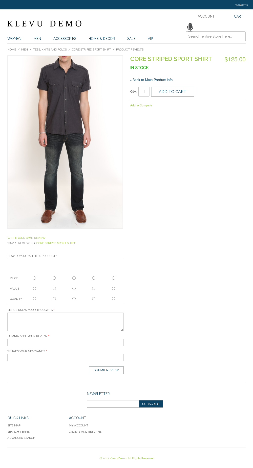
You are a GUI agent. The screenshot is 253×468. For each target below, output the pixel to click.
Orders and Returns (85, 431)
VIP (150, 39)
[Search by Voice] (190, 27)
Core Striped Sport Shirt (91, 49)
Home (11, 49)
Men (37, 39)
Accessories (64, 39)
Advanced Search (21, 438)
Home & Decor (101, 39)
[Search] (241, 28)
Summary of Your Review (27, 336)
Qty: (133, 91)
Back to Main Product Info (151, 79)
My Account (78, 425)
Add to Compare (141, 105)
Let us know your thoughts (30, 310)
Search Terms (18, 431)
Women (14, 39)
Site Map (14, 425)
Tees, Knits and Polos (50, 49)
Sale (131, 39)
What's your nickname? (26, 351)
